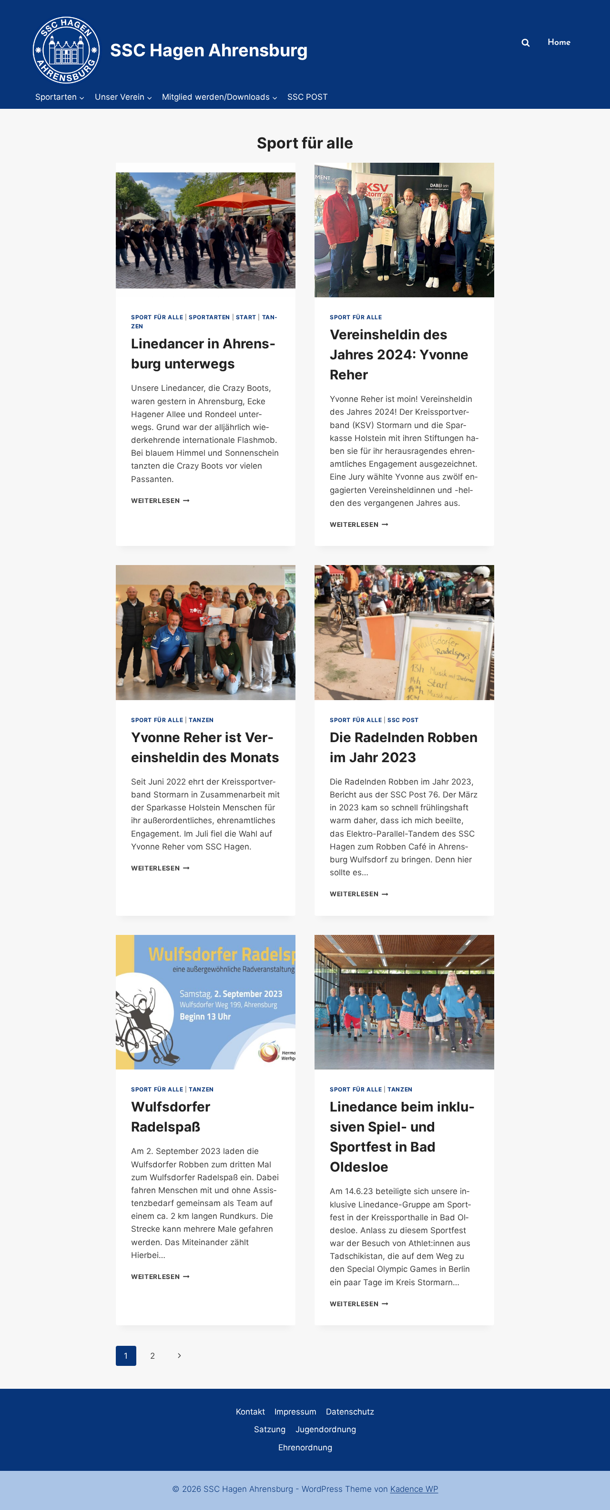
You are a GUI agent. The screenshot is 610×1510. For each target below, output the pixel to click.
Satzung (269, 1429)
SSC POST (307, 97)
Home (559, 43)
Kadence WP (414, 1489)
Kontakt (250, 1411)
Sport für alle (157, 317)
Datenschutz (350, 1411)
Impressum (295, 1411)
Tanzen (201, 720)
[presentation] (205, 230)
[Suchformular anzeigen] (525, 43)
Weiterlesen (160, 500)
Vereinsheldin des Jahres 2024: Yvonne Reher (399, 354)
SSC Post (403, 720)
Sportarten (209, 317)
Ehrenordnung (305, 1447)
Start (246, 317)
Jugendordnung (325, 1429)
